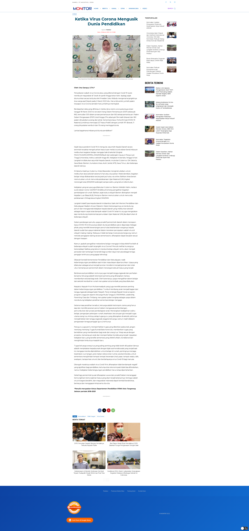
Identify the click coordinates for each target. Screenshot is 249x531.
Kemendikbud (82, 416)
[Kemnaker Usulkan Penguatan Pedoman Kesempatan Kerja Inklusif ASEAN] (171, 24)
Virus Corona (100, 416)
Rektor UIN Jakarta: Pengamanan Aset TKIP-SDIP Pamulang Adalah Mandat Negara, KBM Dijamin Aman (164, 92)
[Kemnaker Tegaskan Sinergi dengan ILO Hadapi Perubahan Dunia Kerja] (149, 141)
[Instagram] (174, 2)
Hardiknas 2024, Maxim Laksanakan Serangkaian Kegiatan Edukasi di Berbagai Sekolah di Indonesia (123, 473)
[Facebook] (166, 2)
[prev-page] (104, 480)
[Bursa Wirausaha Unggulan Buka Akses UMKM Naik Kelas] (171, 60)
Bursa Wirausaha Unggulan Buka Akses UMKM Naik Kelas (155, 60)
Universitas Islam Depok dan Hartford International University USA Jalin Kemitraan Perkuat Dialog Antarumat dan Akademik (155, 37)
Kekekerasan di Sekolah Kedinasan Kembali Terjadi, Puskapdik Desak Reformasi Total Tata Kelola (89, 473)
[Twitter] (170, 2)
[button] (172, 8)
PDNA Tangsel (91, 416)
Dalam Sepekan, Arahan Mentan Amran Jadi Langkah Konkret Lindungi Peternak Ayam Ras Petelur (155, 49)
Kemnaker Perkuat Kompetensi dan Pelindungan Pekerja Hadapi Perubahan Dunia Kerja (155, 71)
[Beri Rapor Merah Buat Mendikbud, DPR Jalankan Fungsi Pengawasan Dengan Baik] (123, 432)
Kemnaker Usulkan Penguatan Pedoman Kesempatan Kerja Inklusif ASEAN (155, 25)
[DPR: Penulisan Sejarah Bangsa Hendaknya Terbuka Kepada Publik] (89, 432)
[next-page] (107, 480)
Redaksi (108, 29)
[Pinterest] (109, 410)
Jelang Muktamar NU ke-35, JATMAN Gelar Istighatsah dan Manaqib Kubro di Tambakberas (164, 105)
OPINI (74, 14)
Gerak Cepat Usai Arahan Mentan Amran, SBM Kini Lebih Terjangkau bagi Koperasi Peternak (165, 130)
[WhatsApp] (113, 410)
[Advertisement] (106, 140)
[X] (104, 410)
